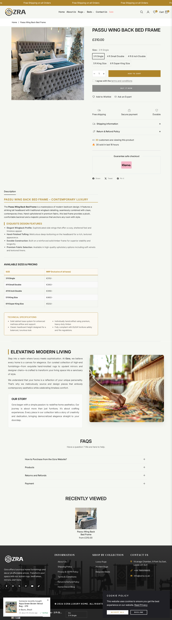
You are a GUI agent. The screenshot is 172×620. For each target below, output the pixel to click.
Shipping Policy (65, 566)
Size (69, 613)
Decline (138, 612)
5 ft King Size (99, 63)
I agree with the (114, 81)
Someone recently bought (31, 603)
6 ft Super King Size (120, 63)
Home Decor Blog (66, 586)
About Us (62, 561)
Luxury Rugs (101, 561)
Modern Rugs (102, 566)
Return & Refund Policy (68, 581)
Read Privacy (141, 605)
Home (14, 22)
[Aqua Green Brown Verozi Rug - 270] (10, 607)
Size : (100, 50)
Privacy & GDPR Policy (68, 571)
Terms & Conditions (67, 576)
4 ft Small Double (115, 56)
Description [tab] (10, 191)
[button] (141, 12)
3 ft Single (98, 56)
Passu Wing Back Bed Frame (86, 533)
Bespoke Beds (103, 571)
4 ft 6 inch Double (137, 56)
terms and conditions (121, 81)
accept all (117, 612)
